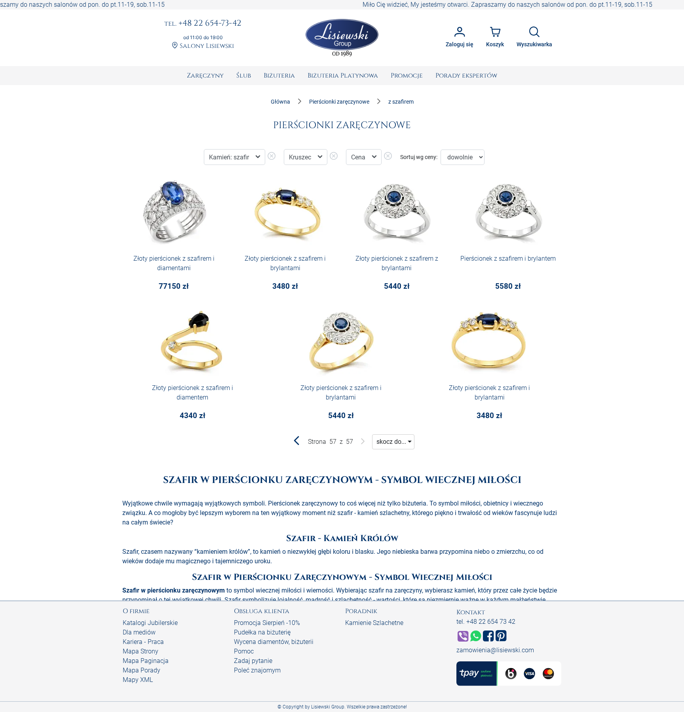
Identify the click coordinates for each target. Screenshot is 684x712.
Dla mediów (139, 632)
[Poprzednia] (297, 442)
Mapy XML (138, 680)
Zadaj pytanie (253, 661)
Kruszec (301, 157)
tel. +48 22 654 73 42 (485, 621)
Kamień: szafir (230, 157)
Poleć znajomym (257, 670)
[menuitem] (205, 75)
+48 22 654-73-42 (202, 23)
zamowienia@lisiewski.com (495, 650)
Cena (359, 157)
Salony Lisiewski (206, 46)
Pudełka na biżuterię (262, 632)
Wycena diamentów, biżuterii (274, 642)
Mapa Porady (141, 670)
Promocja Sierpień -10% (267, 623)
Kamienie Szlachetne (374, 623)
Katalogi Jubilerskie (150, 623)
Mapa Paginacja (146, 661)
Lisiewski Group (327, 707)
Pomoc (244, 651)
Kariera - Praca (143, 642)
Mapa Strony (140, 651)
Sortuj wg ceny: (418, 157)
